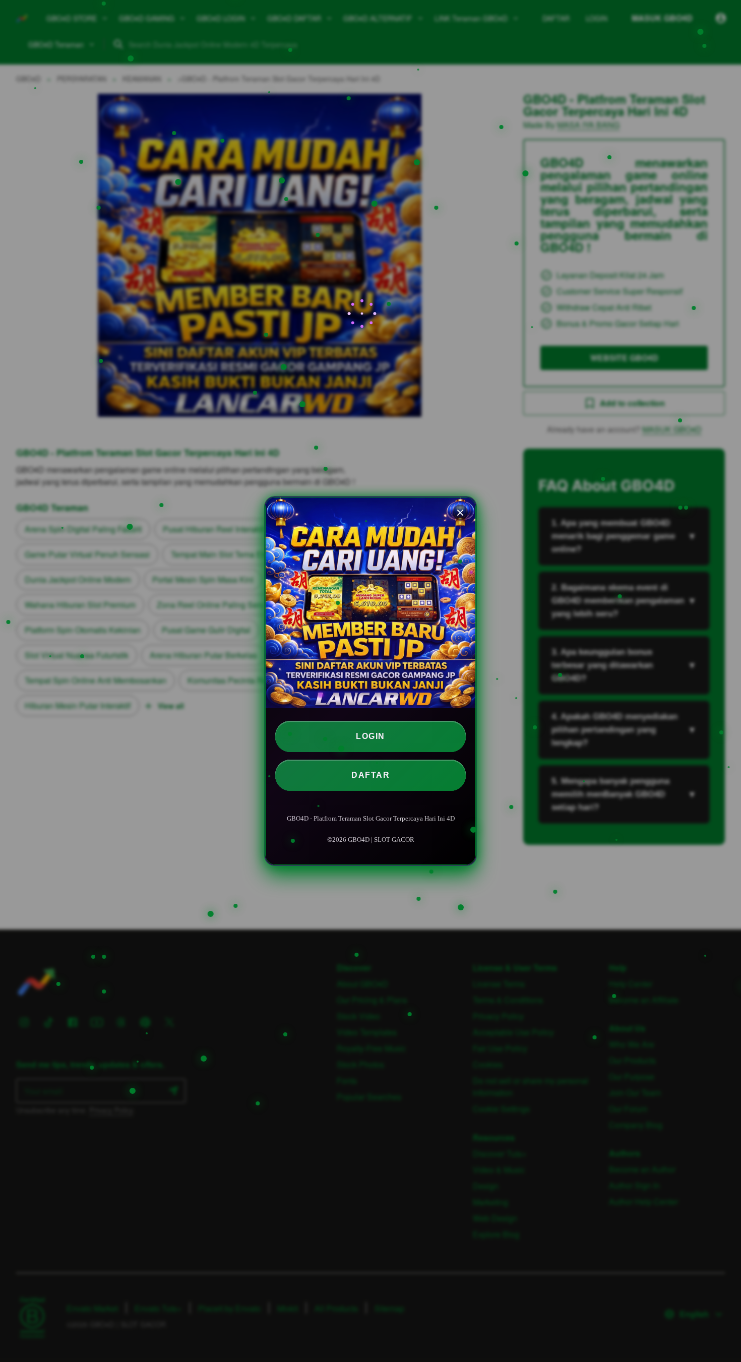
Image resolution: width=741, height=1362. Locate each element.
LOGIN (370, 736)
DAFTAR (370, 775)
